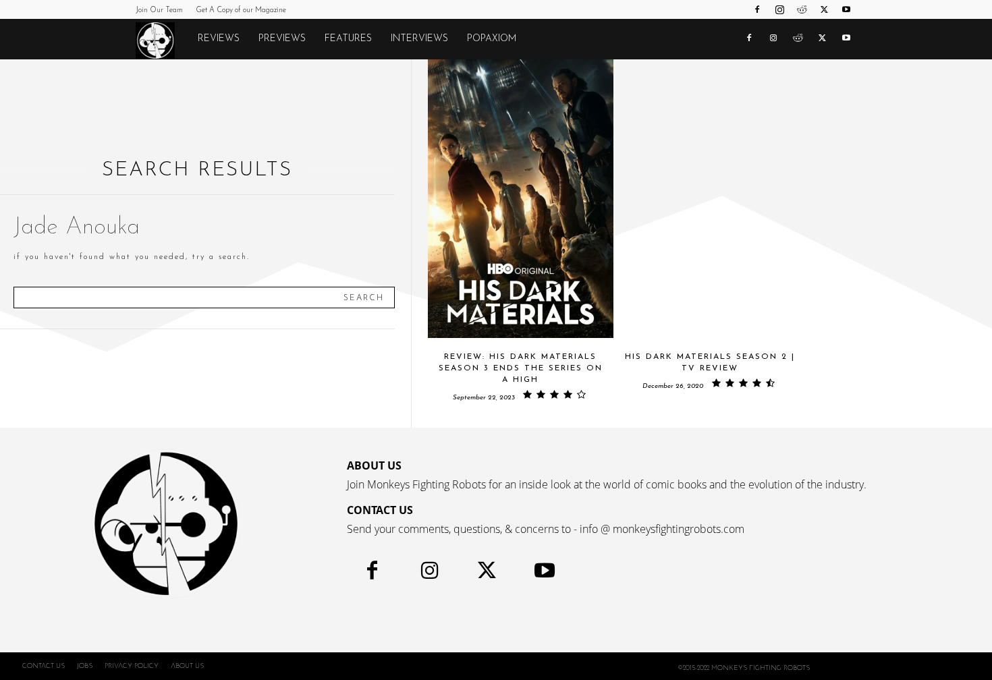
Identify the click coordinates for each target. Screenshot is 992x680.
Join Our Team (159, 10)
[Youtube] (846, 9)
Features (348, 39)
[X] (824, 9)
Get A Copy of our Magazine (241, 10)
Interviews (419, 39)
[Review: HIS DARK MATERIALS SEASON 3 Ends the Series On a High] (520, 198)
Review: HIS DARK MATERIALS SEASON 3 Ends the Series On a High (521, 368)
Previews (282, 39)
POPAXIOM (491, 39)
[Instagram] (779, 9)
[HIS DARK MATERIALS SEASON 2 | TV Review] (709, 198)
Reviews (219, 39)
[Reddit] (802, 9)
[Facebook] (757, 9)
